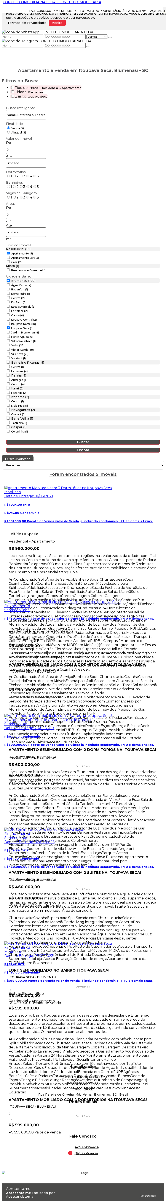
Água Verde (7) (21, 285)
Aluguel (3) (18, 132)
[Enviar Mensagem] (88, 46)
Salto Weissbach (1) (23, 341)
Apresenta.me (18, 1189)
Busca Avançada (17, 459)
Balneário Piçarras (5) (27, 362)
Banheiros (14, 182)
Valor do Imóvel (19, 138)
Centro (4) (18, 384)
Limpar (83, 450)
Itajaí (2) (17, 388)
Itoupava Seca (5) (22, 328)
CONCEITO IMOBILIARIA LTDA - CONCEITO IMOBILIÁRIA (52, 2)
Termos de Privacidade (26, 23)
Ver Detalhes (148, 1195)
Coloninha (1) (19, 431)
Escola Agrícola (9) (23, 306)
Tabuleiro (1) (19, 423)
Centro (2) (18, 298)
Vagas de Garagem (21, 193)
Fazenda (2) (19, 392)
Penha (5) (18, 375)
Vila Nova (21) (19, 354)
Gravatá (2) (18, 414)
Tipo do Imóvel (18, 245)
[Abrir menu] (4, 18)
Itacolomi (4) (19, 371)
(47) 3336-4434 (86, 1153)
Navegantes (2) (23, 410)
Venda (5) (17, 128)
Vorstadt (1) (18, 358)
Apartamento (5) (22, 253)
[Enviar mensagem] (110, 37)
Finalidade (14, 124)
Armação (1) (19, 379)
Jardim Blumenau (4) (25, 332)
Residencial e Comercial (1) (28, 270)
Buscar (83, 442)
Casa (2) (16, 262)
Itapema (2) (20, 397)
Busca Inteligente (20, 108)
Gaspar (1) (18, 427)
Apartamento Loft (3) (25, 257)
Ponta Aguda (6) (22, 336)
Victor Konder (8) (22, 349)
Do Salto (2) (18, 302)
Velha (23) (17, 345)
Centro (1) (17, 367)
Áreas (10, 204)
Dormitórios (16, 172)
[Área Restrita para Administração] (83, 1196)
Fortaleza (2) (19, 311)
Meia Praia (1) (19, 405)
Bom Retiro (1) (20, 293)
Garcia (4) (17, 315)
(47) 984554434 (87, 1147)
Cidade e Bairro (18, 276)
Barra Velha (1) (22, 418)
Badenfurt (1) (19, 289)
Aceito (57, 23)
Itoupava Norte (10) (23, 324)
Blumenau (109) (23, 281)
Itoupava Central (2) (24, 319)
